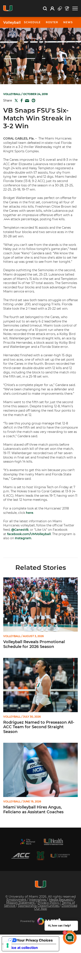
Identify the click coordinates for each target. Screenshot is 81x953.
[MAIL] (26, 100)
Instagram (23, 538)
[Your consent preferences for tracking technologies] (7, 945)
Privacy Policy (49, 903)
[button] (75, 8)
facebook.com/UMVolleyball (29, 534)
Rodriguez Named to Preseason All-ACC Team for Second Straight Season (38, 727)
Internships (38, 900)
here (29, 513)
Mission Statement (21, 903)
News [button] (68, 22)
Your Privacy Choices (35, 940)
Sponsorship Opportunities (39, 906)
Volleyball (12, 22)
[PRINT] (32, 100)
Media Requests (61, 900)
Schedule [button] (32, 22)
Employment (16, 900)
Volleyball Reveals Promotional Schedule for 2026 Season (34, 644)
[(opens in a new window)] (27, 841)
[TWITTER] (15, 100)
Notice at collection (21, 947)
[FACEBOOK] (20, 100)
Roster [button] (52, 22)
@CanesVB (20, 530)
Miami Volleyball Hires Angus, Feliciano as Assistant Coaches (33, 809)
